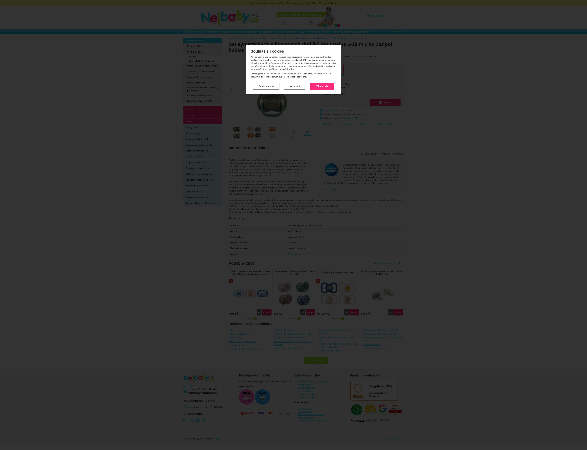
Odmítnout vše (266, 86)
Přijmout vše (322, 86)
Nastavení (295, 86)
